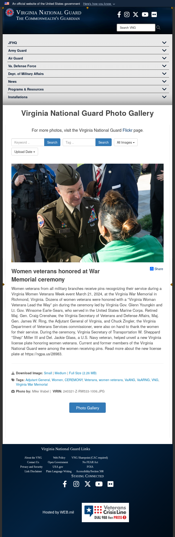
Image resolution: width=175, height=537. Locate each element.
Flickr (127, 130)
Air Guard (15, 58)
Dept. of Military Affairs (26, 73)
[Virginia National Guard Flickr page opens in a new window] (154, 14)
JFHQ (12, 42)
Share (158, 269)
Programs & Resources (26, 89)
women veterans (111, 379)
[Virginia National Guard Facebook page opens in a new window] (119, 14)
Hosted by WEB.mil (58, 512)
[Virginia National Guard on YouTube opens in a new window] (145, 14)
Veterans (90, 379)
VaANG (130, 379)
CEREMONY (73, 379)
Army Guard (17, 50)
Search (52, 142)
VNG (155, 379)
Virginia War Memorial (32, 384)
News (12, 81)
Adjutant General (38, 379)
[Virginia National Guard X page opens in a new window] (136, 14)
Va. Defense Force (22, 66)
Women (57, 379)
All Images (125, 142)
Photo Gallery (87, 407)
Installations (18, 97)
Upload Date (23, 151)
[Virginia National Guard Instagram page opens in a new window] (126, 14)
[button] (99, 3)
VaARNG (143, 379)
